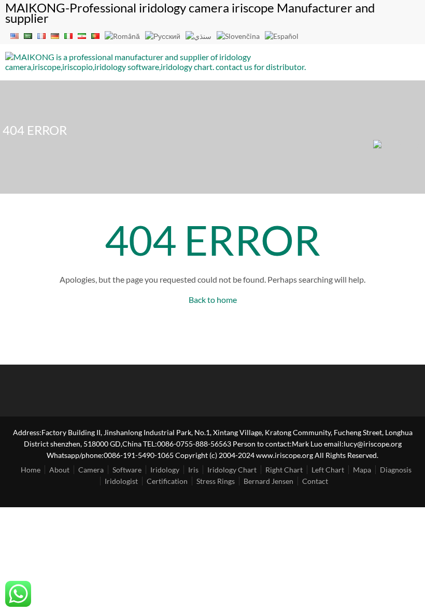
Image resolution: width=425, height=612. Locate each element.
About (59, 469)
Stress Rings (215, 481)
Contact (315, 481)
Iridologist (121, 481)
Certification (167, 481)
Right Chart (284, 469)
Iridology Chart (232, 469)
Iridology (164, 469)
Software (126, 469)
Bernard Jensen (268, 481)
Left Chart (327, 469)
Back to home (213, 299)
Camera (91, 469)
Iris (193, 469)
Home (30, 469)
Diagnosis (396, 469)
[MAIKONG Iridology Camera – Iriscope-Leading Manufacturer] (158, 67)
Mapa (362, 469)
